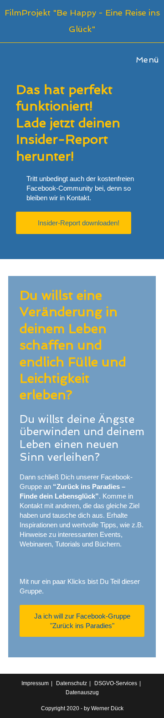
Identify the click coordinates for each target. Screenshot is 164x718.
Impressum (35, 683)
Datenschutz (71, 683)
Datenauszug (82, 692)
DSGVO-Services (115, 683)
